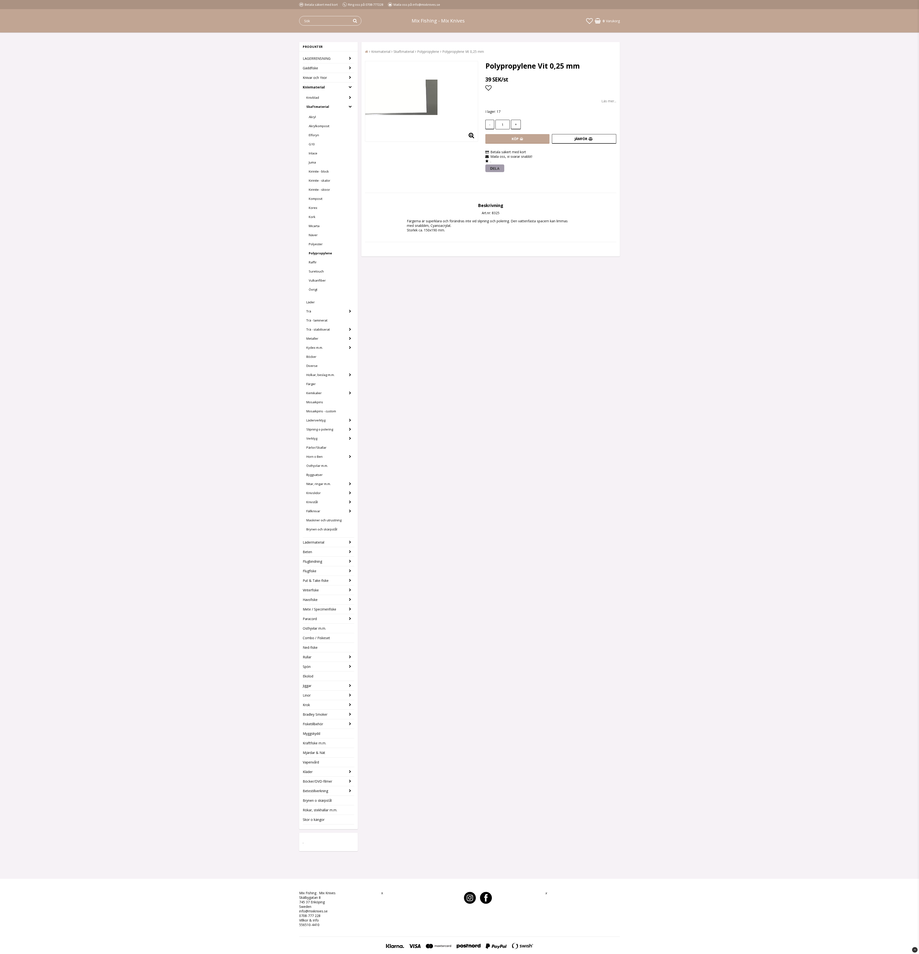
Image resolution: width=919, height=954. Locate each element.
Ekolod (308, 676)
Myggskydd (311, 733)
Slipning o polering (319, 429)
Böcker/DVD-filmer (317, 781)
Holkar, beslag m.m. (320, 375)
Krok (306, 705)
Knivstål (312, 502)
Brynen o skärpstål (317, 800)
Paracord (310, 618)
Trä (308, 311)
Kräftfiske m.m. (314, 743)
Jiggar (307, 685)
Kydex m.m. (314, 347)
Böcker (311, 356)
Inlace (313, 153)
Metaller (312, 338)
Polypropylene (320, 253)
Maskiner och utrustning (324, 520)
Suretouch (316, 271)
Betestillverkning (315, 791)
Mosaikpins (314, 402)
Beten (307, 552)
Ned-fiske (310, 647)
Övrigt (313, 289)
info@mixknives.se (313, 911)
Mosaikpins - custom (321, 411)
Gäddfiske (310, 68)
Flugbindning (312, 561)
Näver (313, 235)
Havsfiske (310, 599)
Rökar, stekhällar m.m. (320, 810)
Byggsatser (314, 475)
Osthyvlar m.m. (317, 465)
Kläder (308, 771)
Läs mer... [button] (608, 101)
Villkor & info (309, 920)
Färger (311, 384)
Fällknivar (313, 511)
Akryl (312, 117)
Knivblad (312, 97)
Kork (312, 217)
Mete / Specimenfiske (319, 609)
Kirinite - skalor (319, 180)
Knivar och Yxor (315, 77)
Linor (307, 695)
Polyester (316, 244)
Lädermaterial (313, 542)
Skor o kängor (314, 819)
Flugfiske (309, 571)
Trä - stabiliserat (318, 329)
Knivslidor (313, 493)
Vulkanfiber (317, 280)
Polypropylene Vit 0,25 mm (463, 51)
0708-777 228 (309, 915)
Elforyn (314, 135)
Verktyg (311, 438)
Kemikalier (314, 393)
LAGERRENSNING (317, 58)
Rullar (307, 657)
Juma (312, 162)
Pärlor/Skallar (316, 447)
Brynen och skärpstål (321, 529)
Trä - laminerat (316, 320)
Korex (313, 208)
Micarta (314, 226)
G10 (311, 144)
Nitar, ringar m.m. (318, 484)
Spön (307, 666)
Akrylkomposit (319, 126)
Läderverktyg (315, 420)
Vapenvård (311, 762)
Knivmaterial (314, 87)
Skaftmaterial (317, 106)
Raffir (313, 262)
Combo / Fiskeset (316, 638)
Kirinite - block (319, 171)
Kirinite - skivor (319, 189)
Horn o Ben (314, 456)
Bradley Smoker (315, 714)
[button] (589, 21)
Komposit (315, 198)
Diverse (312, 366)
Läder (310, 302)
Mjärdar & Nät (314, 752)
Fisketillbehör (313, 724)
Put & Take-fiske (316, 580)
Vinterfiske (311, 590)
